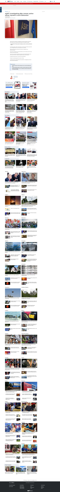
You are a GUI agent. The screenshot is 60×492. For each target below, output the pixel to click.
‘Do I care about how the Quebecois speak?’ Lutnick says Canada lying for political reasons (32, 128)
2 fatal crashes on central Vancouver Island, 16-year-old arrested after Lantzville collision (31, 348)
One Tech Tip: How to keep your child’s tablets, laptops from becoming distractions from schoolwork (28, 433)
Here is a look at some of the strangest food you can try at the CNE (31, 167)
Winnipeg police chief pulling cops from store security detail (29, 252)
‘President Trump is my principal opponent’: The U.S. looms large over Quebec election (15, 377)
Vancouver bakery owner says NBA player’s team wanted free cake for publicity (28, 182)
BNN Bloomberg (32, 487)
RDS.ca (42, 488)
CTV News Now (41, 1)
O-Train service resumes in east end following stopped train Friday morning (32, 208)
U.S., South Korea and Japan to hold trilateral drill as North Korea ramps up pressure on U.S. (32, 376)
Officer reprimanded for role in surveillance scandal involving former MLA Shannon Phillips (21, 69)
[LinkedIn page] (13, 482)
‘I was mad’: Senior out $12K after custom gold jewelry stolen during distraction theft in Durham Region (15, 190)
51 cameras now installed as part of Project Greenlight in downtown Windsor (13, 344)
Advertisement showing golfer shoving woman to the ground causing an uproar (9, 128)
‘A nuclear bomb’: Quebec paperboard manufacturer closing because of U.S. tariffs (29, 298)
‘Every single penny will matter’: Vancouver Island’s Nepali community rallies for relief (29, 344)
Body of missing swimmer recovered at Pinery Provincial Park (15, 324)
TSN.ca (31, 488)
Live (45, 1)
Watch (21, 1)
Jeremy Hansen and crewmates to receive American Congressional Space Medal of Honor (28, 454)
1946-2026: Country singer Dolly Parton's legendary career (20, 167)
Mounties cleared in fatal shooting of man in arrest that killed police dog (21, 66)
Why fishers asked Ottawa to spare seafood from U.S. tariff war (12, 252)
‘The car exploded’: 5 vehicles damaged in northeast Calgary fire (12, 206)
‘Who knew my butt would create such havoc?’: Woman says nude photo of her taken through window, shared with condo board (32, 260)
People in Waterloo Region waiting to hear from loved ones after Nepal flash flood (32, 283)
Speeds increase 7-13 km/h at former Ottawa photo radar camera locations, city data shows (29, 206)
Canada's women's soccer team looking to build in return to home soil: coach (12, 433)
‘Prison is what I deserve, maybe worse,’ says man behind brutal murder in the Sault (32, 302)
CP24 (31, 486)
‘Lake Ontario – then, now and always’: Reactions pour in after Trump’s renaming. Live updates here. (9, 100)
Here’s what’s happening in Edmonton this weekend (29, 228)
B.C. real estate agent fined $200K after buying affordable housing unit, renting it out (21, 155)
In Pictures (24, 1)
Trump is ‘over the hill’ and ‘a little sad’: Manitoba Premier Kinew (9, 142)
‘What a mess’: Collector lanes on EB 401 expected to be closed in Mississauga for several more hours (15, 186)
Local (15, 1)
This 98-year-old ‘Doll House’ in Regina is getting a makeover (12, 275)
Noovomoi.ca (42, 487)
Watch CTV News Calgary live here (15, 208)
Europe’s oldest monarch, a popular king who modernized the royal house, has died (32, 111)
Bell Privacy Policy (22, 486)
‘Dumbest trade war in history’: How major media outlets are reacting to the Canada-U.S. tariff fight (32, 155)
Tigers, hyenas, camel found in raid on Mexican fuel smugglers (29, 368)
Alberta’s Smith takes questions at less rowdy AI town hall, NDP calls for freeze (15, 213)
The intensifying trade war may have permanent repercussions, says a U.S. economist (21, 100)
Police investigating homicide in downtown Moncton (15, 259)
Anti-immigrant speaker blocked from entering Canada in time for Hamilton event (9, 111)
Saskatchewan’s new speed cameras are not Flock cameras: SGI (12, 298)
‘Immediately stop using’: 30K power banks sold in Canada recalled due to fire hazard (29, 391)
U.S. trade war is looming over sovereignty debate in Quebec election (12, 229)
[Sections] (5, 1)
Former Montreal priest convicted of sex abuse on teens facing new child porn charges (16, 236)
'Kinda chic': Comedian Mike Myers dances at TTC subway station (20, 128)
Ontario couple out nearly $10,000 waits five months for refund (9, 473)
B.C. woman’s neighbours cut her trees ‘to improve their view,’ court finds (20, 473)
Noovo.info (42, 486)
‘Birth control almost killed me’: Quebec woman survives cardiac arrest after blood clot (15, 232)
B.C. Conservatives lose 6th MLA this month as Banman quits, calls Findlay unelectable (15, 373)
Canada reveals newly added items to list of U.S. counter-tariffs (32, 100)
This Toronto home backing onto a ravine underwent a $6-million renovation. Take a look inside (9, 167)
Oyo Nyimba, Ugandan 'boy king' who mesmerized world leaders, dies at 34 (31, 371)
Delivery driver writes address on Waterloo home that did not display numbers (32, 473)
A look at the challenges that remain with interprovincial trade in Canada (11, 391)
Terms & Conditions (22, 487)
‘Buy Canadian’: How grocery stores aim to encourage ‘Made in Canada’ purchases (10, 155)
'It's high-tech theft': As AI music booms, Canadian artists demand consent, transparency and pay (32, 236)
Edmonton (6, 11)
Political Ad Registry (22, 488)
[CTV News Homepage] (10, 1)
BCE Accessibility (11, 486)
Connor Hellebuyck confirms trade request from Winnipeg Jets (31, 255)
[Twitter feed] (9, 482)
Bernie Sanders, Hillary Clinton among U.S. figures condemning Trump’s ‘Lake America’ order (20, 111)
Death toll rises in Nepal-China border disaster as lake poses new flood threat (12, 454)
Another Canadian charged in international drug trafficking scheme (28, 275)
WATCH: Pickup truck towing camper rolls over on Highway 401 (12, 321)
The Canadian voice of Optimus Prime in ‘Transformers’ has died (27, 412)
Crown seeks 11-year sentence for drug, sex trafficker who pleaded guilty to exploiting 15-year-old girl (32, 325)
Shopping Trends (35, 1)
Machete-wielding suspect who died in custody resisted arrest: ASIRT (21, 67)
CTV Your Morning (29, 1)
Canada (18, 1)
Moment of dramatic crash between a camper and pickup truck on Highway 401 (32, 143)
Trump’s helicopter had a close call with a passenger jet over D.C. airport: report (21, 143)
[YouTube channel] (12, 482)
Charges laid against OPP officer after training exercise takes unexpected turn (29, 321)
